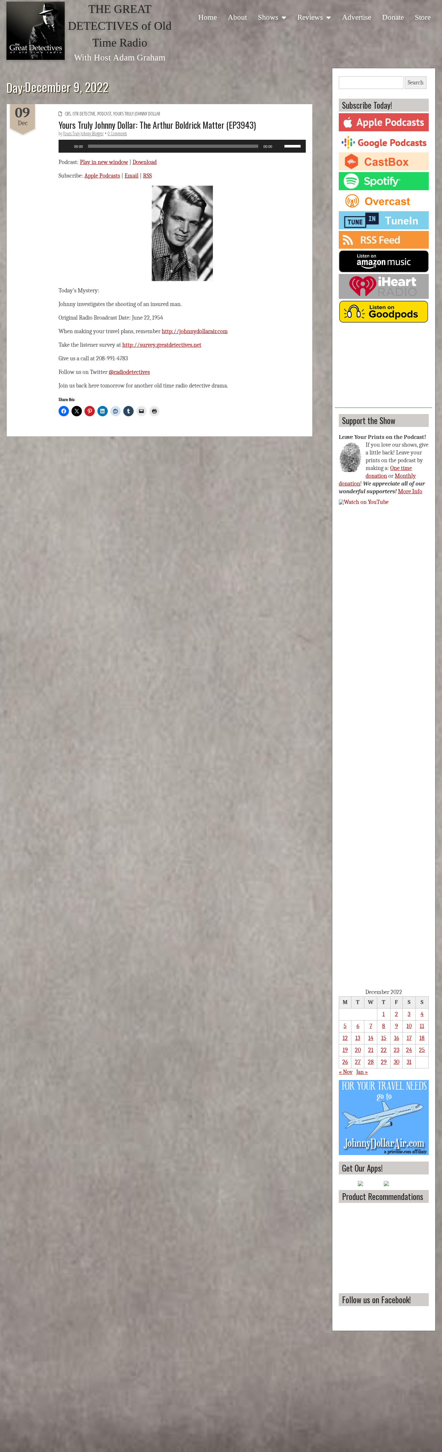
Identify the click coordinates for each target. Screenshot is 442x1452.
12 (345, 1038)
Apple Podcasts (102, 175)
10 (409, 1026)
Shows (268, 17)
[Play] (67, 146)
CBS (68, 114)
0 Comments (117, 133)
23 (396, 1050)
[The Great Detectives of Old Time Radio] (35, 31)
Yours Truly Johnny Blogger (83, 133)
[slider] (293, 145)
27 (357, 1062)
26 (345, 1062)
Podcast (104, 114)
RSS (147, 175)
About (237, 17)
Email (131, 175)
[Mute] (279, 146)
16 (396, 1038)
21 (370, 1050)
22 (384, 1050)
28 (371, 1062)
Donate (393, 17)
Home (207, 17)
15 (383, 1038)
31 (409, 1062)
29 (384, 1062)
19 (345, 1050)
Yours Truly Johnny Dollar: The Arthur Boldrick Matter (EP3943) (157, 124)
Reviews (310, 17)
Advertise (356, 17)
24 (409, 1050)
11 (422, 1026)
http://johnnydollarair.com (195, 331)
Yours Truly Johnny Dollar (136, 114)
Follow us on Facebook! (376, 1299)
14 (370, 1038)
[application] (182, 146)
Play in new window (104, 162)
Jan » (362, 1072)
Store (423, 17)
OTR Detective (83, 114)
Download (145, 162)
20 (358, 1050)
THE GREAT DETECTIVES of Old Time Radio (119, 26)
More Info (410, 491)
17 (409, 1038)
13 (357, 1038)
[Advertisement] (383, 367)
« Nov (345, 1072)
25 (422, 1050)
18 (422, 1038)
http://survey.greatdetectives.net (161, 345)
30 (396, 1062)
